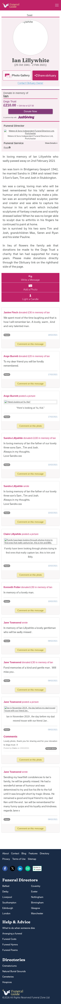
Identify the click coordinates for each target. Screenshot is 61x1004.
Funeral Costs (9, 939)
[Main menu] (57, 5)
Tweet (29, 15)
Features (33, 853)
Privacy (6, 859)
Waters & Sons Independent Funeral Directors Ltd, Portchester (30, 137)
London (6, 913)
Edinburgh (7, 908)
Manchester (37, 913)
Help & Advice (16, 921)
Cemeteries (8, 976)
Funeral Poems (10, 950)
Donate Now (30, 111)
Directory (44, 853)
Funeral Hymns (10, 944)
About (5, 853)
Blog (23, 853)
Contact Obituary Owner (30, 83)
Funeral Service (14, 143)
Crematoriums (9, 966)
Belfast (5, 886)
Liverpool (7, 897)
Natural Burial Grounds (14, 971)
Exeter (34, 891)
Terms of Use (18, 859)
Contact (15, 853)
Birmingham (37, 902)
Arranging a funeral (12, 933)
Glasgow (35, 908)
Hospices (7, 982)
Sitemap (32, 859)
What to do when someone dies (18, 928)
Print (6, 147)
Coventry (35, 886)
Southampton (9, 902)
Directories (13, 959)
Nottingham (37, 897)
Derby (5, 891)
